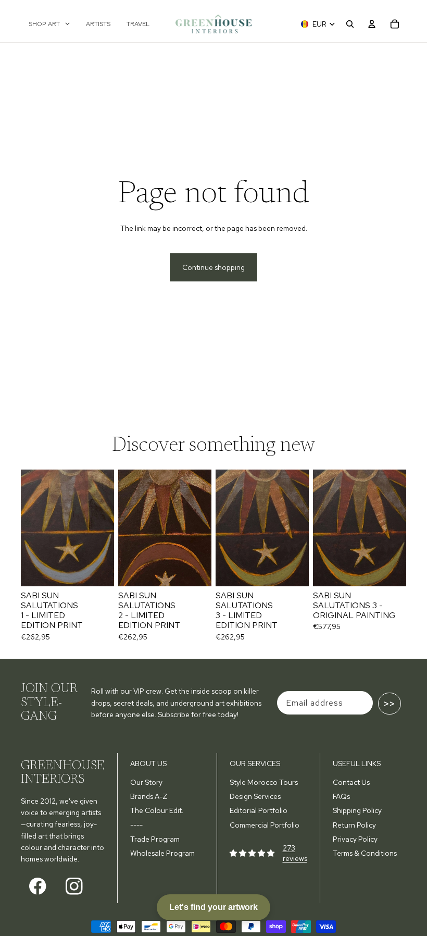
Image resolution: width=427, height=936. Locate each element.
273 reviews (295, 853)
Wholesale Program (162, 853)
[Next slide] (106, 527)
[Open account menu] (371, 24)
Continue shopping (213, 267)
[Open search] (349, 24)
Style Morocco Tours (264, 782)
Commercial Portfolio (264, 825)
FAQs (341, 796)
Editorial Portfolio (258, 810)
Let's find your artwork (213, 907)
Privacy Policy (355, 839)
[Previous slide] (29, 527)
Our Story (146, 782)
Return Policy (354, 825)
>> (389, 703)
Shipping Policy (357, 810)
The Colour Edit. (156, 810)
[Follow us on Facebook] (38, 886)
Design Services (255, 796)
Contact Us (351, 782)
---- (136, 825)
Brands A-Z (148, 796)
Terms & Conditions (365, 853)
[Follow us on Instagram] (74, 886)
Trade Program (155, 839)
